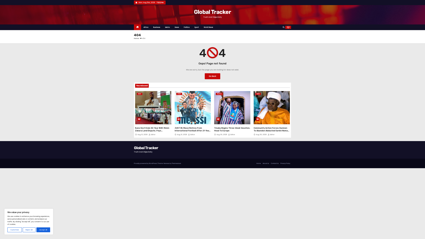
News (177, 27)
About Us (266, 163)
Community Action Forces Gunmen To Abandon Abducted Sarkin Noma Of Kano (271, 131)
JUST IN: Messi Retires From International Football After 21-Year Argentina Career (192, 131)
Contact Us (275, 163)
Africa (146, 27)
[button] (283, 27)
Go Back (212, 76)
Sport (196, 27)
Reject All (29, 230)
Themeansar (176, 163)
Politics (187, 27)
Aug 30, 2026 (222, 134)
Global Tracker (212, 12)
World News (208, 27)
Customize (14, 230)
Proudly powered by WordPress (145, 163)
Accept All (43, 230)
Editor (153, 134)
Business (156, 27)
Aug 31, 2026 (143, 134)
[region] (28, 222)
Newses (166, 163)
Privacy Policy (285, 163)
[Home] (137, 27)
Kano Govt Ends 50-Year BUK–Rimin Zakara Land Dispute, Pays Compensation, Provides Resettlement (152, 132)
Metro (167, 27)
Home (136, 38)
